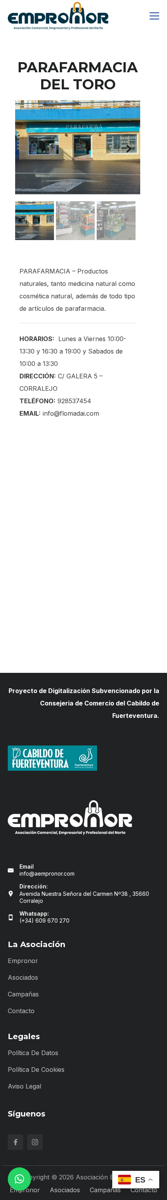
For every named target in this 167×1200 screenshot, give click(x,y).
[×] (19, 1179)
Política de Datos (33, 1053)
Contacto (21, 1011)
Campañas (23, 994)
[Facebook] (15, 1142)
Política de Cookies (36, 1069)
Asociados (23, 977)
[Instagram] (35, 1142)
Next (128, 149)
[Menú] (154, 16)
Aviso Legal (24, 1086)
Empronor (23, 961)
